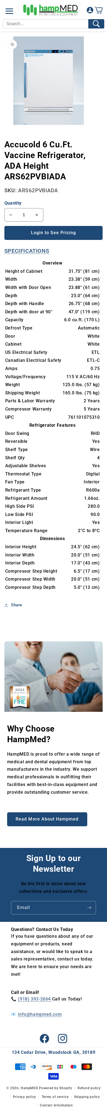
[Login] (90, 11)
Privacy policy (24, 1097)
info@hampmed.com (40, 1014)
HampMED (29, 1088)
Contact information (56, 1105)
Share (16, 605)
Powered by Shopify (55, 1088)
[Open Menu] (9, 11)
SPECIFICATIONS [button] (26, 251)
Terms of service (55, 1097)
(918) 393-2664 (35, 999)
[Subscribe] (89, 907)
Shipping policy (87, 1097)
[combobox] (45, 23)
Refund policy (89, 1088)
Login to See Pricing (53, 232)
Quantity (12, 203)
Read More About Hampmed (47, 819)
